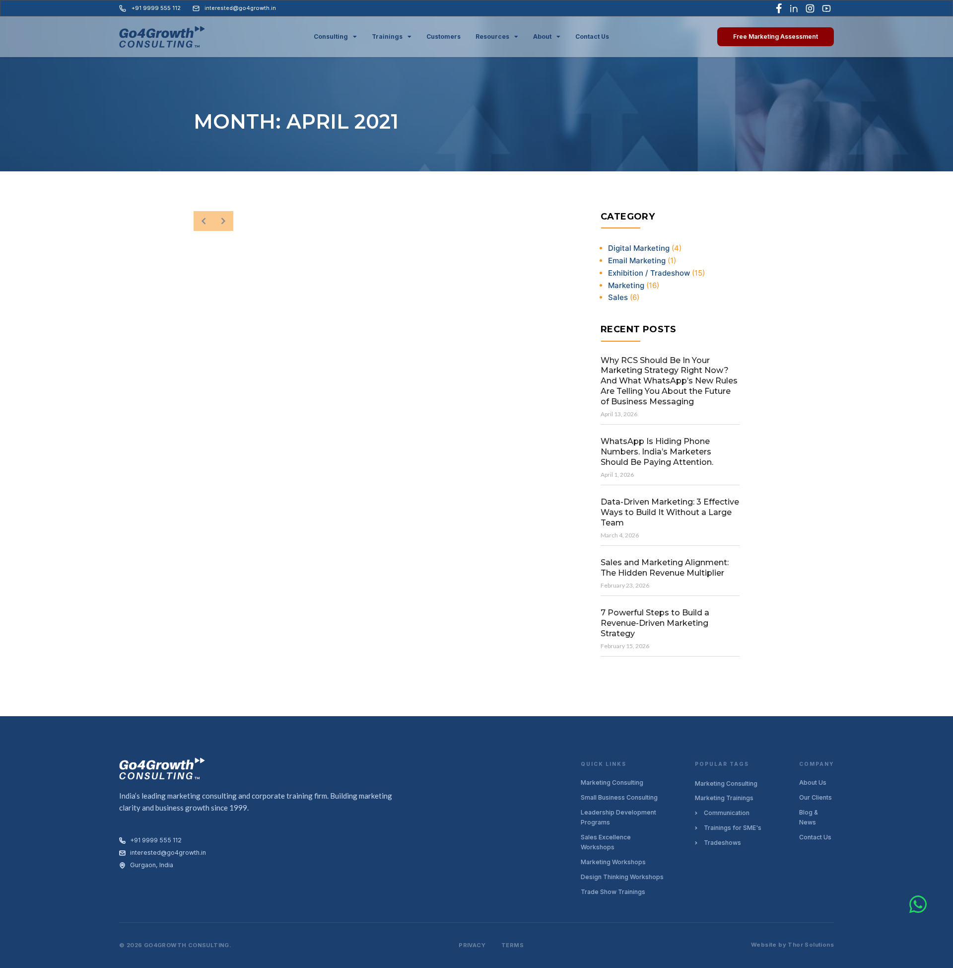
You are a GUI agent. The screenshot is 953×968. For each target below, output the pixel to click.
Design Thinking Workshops (622, 877)
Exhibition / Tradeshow (649, 273)
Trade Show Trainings (613, 891)
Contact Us (592, 36)
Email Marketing (637, 260)
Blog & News (808, 817)
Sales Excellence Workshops (606, 842)
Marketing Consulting (612, 782)
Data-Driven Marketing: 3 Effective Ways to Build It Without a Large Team (670, 512)
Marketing (626, 285)
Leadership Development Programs (618, 817)
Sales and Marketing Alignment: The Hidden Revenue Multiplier (665, 568)
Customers (443, 36)
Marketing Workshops (613, 862)
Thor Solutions (811, 944)
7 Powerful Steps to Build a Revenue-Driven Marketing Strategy (655, 623)
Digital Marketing (639, 248)
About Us (812, 782)
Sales (618, 297)
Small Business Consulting (619, 797)
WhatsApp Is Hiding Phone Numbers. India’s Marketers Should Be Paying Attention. (657, 452)
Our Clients (815, 797)
